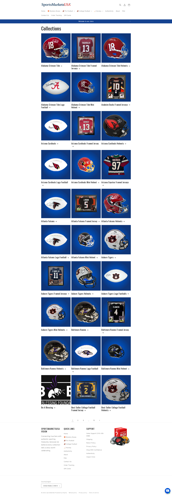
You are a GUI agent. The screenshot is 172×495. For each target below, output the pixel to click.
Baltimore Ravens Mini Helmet (114, 368)
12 (94, 420)
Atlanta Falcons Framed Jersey (84, 221)
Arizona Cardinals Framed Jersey (85, 143)
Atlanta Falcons (48, 221)
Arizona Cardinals (48, 143)
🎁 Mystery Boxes (70, 437)
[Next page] (99, 420)
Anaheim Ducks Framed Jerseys (114, 104)
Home (66, 433)
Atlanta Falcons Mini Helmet (83, 257)
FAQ (65, 458)
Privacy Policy (91, 446)
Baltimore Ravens (78, 329)
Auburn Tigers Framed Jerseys (54, 293)
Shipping (89, 439)
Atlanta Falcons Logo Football (54, 257)
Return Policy (91, 443)
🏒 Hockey (67, 447)
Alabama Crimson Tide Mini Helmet (82, 106)
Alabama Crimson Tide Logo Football (52, 106)
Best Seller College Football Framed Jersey (83, 409)
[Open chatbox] (167, 491)
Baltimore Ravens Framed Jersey (115, 329)
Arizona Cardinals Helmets (112, 143)
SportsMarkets (50, 493)
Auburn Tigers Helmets (81, 293)
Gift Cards (67, 468)
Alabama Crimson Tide (50, 65)
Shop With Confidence (94, 450)
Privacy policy (83, 492)
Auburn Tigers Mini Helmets (53, 329)
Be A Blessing (47, 407)
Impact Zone (90, 457)
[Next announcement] (130, 21)
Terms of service (94, 492)
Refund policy (73, 492)
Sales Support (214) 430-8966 (95, 435)
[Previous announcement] (42, 21)
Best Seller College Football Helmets (113, 409)
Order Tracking (69, 465)
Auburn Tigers (107, 257)
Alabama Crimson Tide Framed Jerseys (84, 67)
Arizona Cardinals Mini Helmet (84, 182)
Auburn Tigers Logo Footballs (114, 293)
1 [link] (72, 420)
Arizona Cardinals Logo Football (54, 182)
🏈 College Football (70, 444)
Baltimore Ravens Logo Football (84, 368)
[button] (68, 11)
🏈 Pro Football (69, 440)
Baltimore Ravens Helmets (52, 368)
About (66, 454)
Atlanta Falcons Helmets (111, 221)
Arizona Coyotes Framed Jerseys (115, 182)
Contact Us (67, 461)
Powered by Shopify (61, 493)
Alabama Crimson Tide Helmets (114, 65)
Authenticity (68, 451)
